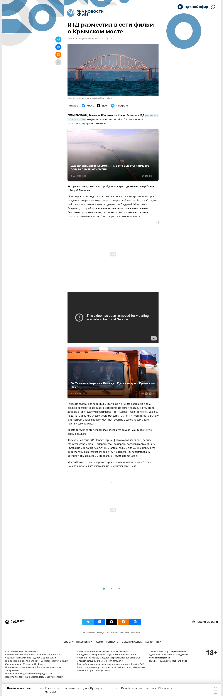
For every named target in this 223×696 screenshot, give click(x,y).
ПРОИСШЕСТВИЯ (120, 633)
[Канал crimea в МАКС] (135, 622)
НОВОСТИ (67, 642)
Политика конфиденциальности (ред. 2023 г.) (29, 674)
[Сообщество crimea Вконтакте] (99, 622)
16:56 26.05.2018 (75, 39)
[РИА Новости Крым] (85, 13)
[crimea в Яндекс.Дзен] (111, 622)
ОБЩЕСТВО (103, 633)
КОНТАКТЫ (112, 642)
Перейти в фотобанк (104, 98)
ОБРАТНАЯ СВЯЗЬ (132, 642)
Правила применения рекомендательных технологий (34, 677)
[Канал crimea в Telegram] (88, 622)
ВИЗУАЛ (135, 633)
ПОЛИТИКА (89, 633)
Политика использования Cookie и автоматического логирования (33, 669)
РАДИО (99, 642)
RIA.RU (149, 642)
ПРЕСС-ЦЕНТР (84, 642)
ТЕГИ (158, 642)
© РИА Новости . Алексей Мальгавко (81, 98)
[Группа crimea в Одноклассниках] (123, 622)
